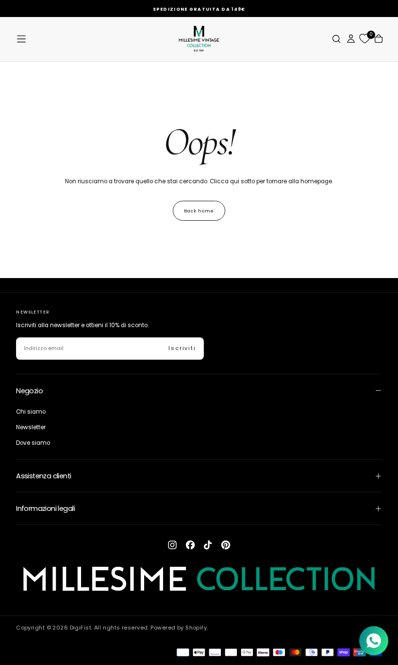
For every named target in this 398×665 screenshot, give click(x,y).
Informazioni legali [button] (45, 508)
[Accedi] (351, 39)
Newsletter (31, 427)
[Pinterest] (225, 545)
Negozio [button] (29, 391)
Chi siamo (31, 412)
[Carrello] (378, 39)
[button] (21, 39)
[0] (364, 39)
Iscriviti (182, 348)
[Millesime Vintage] (199, 579)
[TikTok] (207, 545)
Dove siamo (33, 443)
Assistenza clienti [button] (43, 476)
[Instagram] (172, 545)
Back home (199, 211)
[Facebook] (190, 545)
